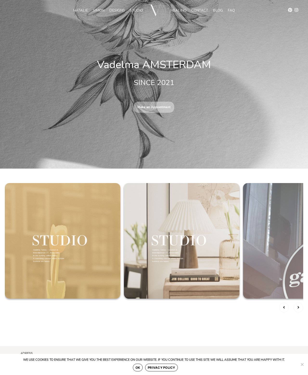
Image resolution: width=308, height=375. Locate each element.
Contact (199, 10)
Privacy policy (161, 367)
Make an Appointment (154, 107)
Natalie (80, 10)
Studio (136, 10)
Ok (137, 367)
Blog (218, 10)
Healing (178, 10)
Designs (117, 10)
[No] (302, 364)
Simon (98, 10)
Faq (231, 10)
